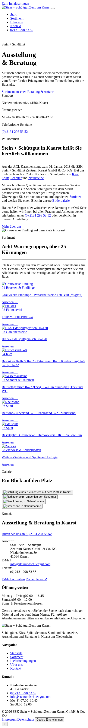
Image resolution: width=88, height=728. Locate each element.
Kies (75, 174)
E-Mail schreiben (13, 579)
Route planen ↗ (36, 579)
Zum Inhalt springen (15, 3)
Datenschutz (25, 719)
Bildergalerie (61, 200)
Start (13, 14)
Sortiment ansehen (14, 91)
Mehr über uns (11, 226)
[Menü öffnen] (53, 8)
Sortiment (16, 18)
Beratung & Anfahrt (40, 91)
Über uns (16, 22)
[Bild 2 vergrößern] (30, 496)
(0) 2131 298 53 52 (15, 131)
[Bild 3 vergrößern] (24, 501)
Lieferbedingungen (23, 661)
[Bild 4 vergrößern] (22, 506)
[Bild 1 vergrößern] (37, 492)
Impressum (9, 719)
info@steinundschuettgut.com (30, 564)
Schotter (16, 178)
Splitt (5, 178)
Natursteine (36, 178)
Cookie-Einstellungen (50, 719)
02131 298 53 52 (21, 30)
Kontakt (15, 26)
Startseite (16, 653)
